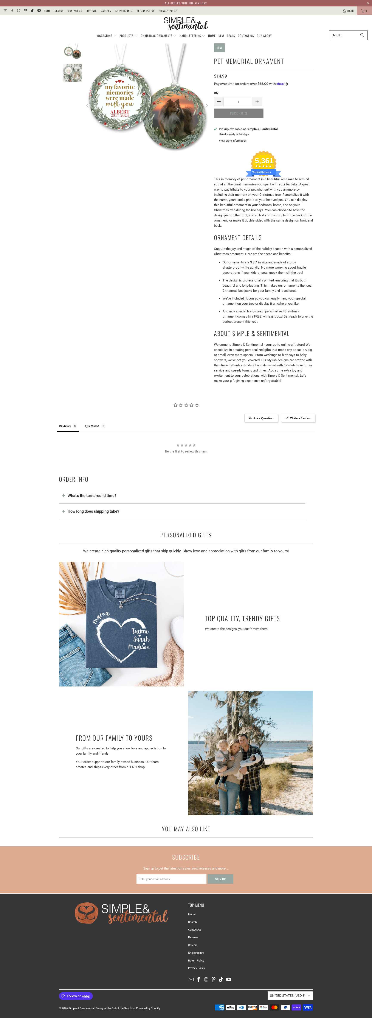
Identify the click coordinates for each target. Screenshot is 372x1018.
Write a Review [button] (300, 418)
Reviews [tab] (65, 426)
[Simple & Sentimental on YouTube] (38, 10)
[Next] (206, 105)
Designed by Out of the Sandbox (115, 1008)
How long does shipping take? (93, 511)
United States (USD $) (287, 996)
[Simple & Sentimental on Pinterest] (25, 10)
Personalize (239, 113)
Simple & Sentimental (81, 1008)
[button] (107, 36)
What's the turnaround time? (92, 495)
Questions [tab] (92, 426)
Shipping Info (123, 10)
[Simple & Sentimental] (186, 24)
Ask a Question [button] (263, 418)
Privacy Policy (168, 10)
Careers (106, 10)
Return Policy (146, 10)
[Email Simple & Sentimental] (5, 10)
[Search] (362, 35)
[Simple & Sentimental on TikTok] (32, 10)
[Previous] (87, 105)
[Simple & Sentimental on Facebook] (12, 10)
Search (59, 10)
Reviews (92, 10)
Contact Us (75, 10)
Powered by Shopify (148, 1008)
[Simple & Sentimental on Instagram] (18, 10)
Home (47, 10)
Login (350, 10)
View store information (232, 140)
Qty (216, 93)
